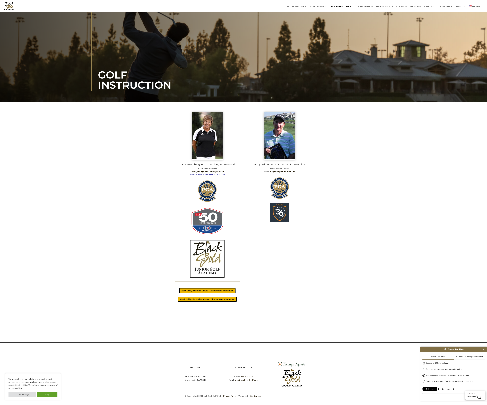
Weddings (415, 7)
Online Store (445, 7)
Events (428, 7)
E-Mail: (207, 171)
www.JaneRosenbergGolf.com (211, 174)
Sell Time (430, 389)
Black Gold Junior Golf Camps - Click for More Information (207, 290)
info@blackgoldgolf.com (246, 380)
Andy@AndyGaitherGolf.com (282, 171)
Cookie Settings (22, 394)
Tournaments (362, 7)
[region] (33, 386)
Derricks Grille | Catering (390, 7)
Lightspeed (255, 396)
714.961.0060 (247, 376)
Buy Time (446, 389)
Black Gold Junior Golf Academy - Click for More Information (207, 299)
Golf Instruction (339, 7)
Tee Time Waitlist (294, 7)
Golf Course (317, 7)
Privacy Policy (230, 396)
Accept (47, 394)
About (459, 7)
